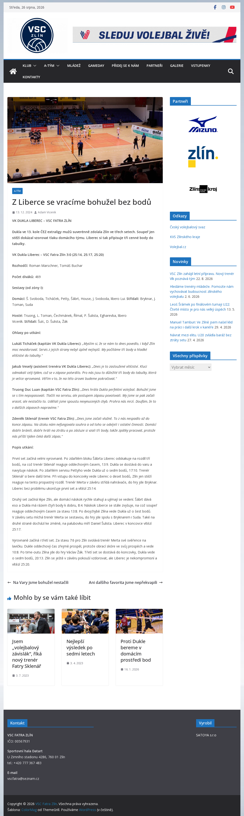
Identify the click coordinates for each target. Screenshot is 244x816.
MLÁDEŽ (74, 65)
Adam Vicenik (47, 212)
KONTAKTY (31, 77)
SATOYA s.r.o (206, 735)
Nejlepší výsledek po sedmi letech (80, 647)
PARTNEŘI (155, 65)
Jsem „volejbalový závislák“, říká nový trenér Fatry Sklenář (27, 653)
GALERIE (176, 65)
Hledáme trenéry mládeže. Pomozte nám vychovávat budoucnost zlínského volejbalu (202, 291)
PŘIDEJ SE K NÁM (125, 65)
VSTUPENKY (200, 65)
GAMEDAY (96, 65)
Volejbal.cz (178, 246)
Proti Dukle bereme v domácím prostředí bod (136, 650)
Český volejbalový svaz (187, 227)
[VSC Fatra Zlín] (13, 71)
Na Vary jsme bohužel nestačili (40, 582)
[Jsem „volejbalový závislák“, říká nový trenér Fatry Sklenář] (30, 612)
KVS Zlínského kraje (185, 237)
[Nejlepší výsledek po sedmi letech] (85, 612)
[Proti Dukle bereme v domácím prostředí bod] (139, 612)
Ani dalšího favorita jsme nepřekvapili (123, 582)
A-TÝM (49, 65)
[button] (33, 65)
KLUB (27, 65)
